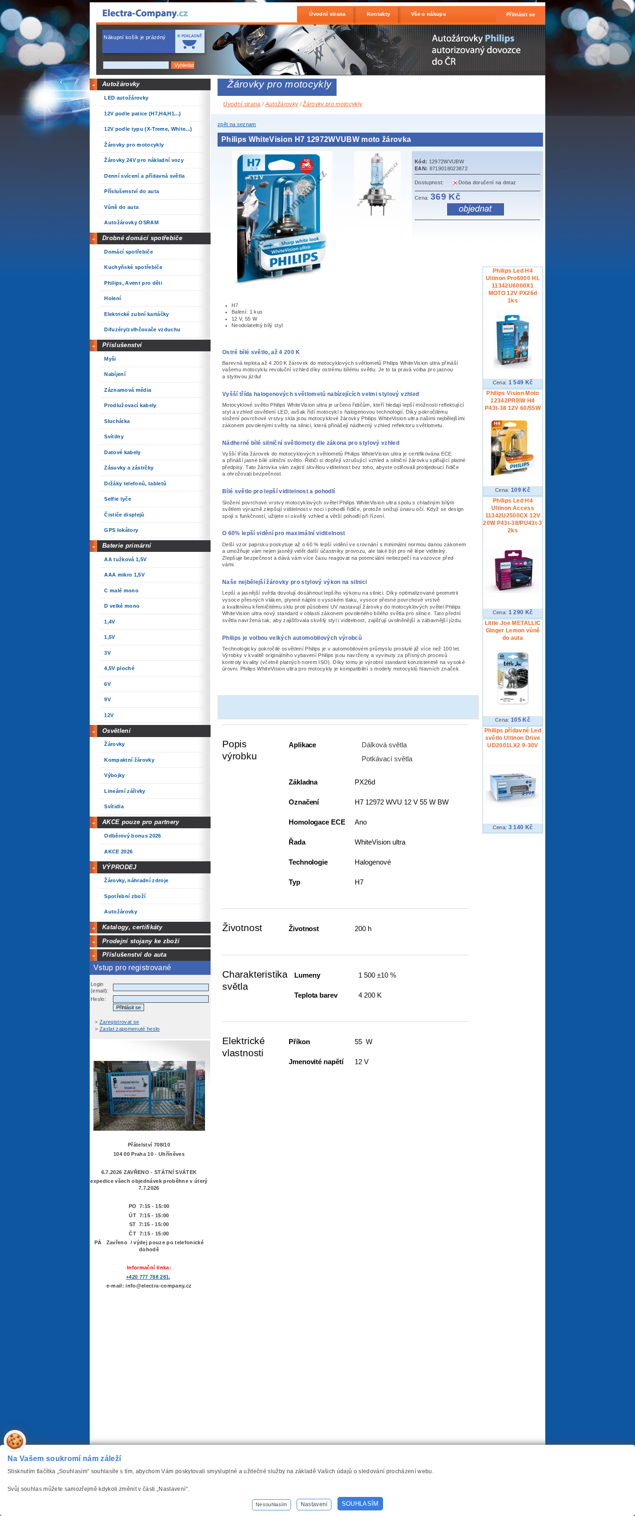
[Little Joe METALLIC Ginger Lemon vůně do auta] (512, 704)
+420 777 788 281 (147, 1277)
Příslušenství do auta (134, 954)
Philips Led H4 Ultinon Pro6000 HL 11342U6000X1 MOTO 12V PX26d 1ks (513, 286)
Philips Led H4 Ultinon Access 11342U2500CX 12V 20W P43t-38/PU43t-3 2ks (512, 515)
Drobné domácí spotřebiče (142, 238)
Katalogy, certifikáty (132, 927)
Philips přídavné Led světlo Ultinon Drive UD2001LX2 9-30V (512, 738)
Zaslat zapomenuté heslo (129, 1029)
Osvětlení (116, 730)
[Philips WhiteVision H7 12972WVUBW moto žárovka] (380, 186)
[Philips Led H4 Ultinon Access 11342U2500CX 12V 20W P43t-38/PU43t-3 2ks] (513, 591)
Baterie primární (126, 545)
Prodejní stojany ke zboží (140, 941)
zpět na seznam (237, 124)
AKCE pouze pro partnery (140, 821)
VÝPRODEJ (119, 867)
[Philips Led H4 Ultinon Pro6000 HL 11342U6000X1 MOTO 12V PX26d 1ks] (513, 366)
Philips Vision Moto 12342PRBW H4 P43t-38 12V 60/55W (513, 400)
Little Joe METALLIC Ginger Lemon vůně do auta (513, 630)
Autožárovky (121, 83)
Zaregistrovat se (119, 1022)
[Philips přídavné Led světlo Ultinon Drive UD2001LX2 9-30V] (513, 805)
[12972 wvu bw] (284, 284)
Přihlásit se (520, 14)
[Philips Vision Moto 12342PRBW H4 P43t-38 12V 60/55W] (512, 474)
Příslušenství (122, 345)
